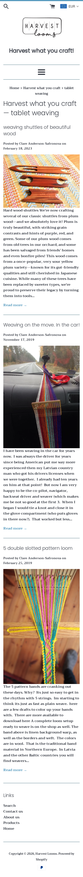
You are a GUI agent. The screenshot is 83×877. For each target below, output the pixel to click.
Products (11, 823)
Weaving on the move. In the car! (41, 325)
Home (8, 829)
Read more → (15, 305)
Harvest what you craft (40, 103)
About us (11, 817)
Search (9, 806)
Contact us (13, 811)
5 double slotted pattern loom (38, 548)
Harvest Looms (46, 853)
